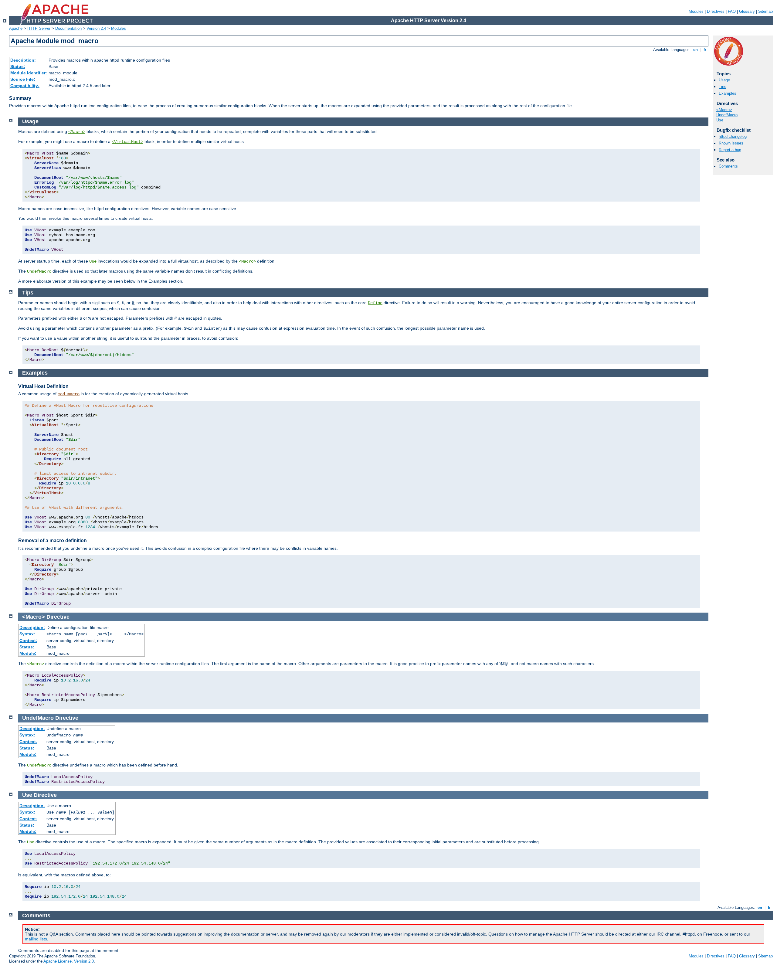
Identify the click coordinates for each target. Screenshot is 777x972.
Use (719, 120)
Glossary (747, 11)
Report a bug (730, 150)
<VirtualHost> (127, 141)
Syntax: (27, 633)
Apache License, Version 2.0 (68, 961)
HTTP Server (38, 28)
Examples (727, 93)
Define (375, 303)
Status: (17, 66)
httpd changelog (733, 136)
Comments (728, 166)
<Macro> (724, 109)
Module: (27, 653)
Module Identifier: (28, 72)
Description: (23, 60)
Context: (28, 640)
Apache (15, 28)
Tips (722, 86)
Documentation (68, 28)
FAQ (732, 11)
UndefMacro (727, 115)
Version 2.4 (96, 28)
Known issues (731, 143)
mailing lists (36, 938)
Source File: (22, 79)
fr (704, 49)
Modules (696, 11)
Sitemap (765, 11)
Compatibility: (24, 85)
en (695, 49)
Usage (724, 80)
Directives (715, 11)
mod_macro (69, 394)
